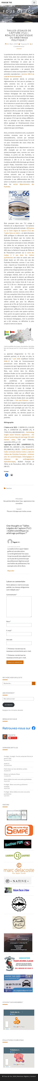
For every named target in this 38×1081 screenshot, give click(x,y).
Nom (8, 621)
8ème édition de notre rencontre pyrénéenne (18, 779)
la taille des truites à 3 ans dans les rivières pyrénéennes (19, 255)
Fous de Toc (7, 2)
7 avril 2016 (16, 359)
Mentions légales (23, 1076)
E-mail (9, 630)
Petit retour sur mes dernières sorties (15, 769)
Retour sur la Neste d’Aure (12, 774)
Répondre (10, 571)
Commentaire (11, 595)
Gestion (9, 488)
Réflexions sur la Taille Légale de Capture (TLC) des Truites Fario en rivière (19, 230)
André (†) (6, 764)
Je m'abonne (8, 705)
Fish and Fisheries (21, 400)
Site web (9, 640)
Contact (33, 1076)
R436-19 (7, 361)
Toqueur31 (24, 44)
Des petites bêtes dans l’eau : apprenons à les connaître (19, 501)
